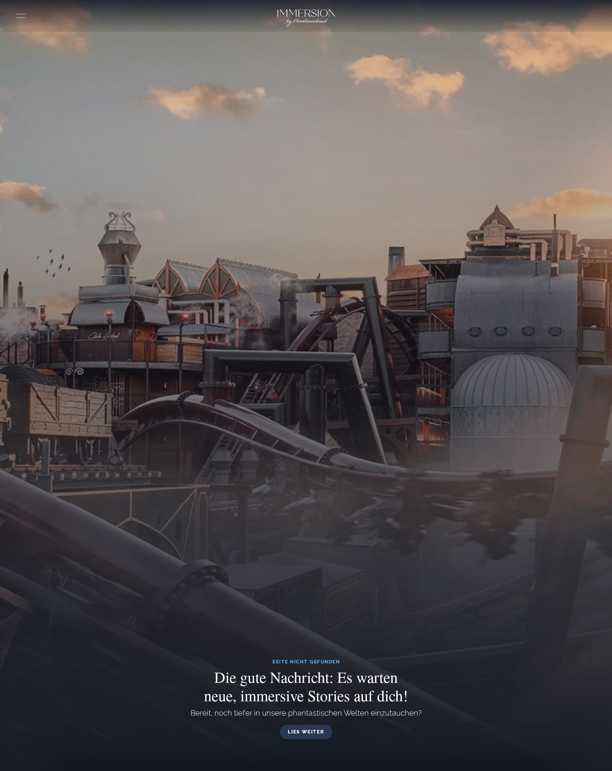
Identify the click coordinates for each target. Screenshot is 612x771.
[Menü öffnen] (21, 16)
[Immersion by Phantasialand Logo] (306, 18)
